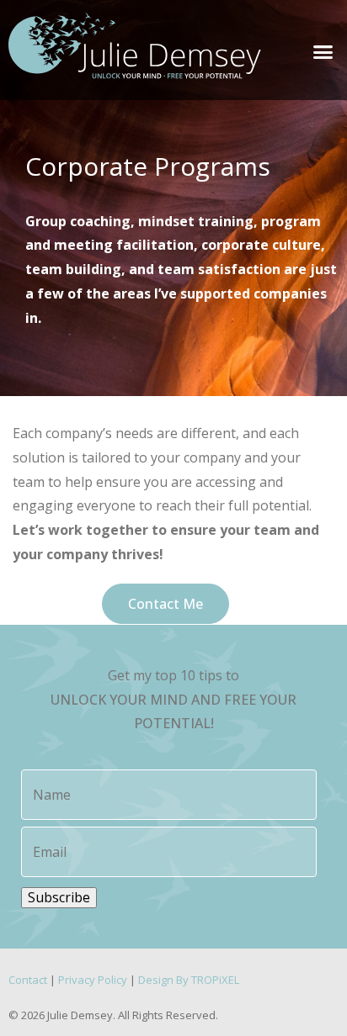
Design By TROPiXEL (188, 979)
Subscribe (59, 897)
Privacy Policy (92, 979)
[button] (323, 52)
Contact (27, 979)
